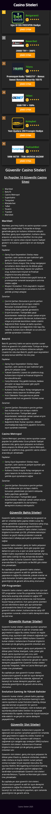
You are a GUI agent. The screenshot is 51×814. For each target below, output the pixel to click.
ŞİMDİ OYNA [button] (25, 29)
